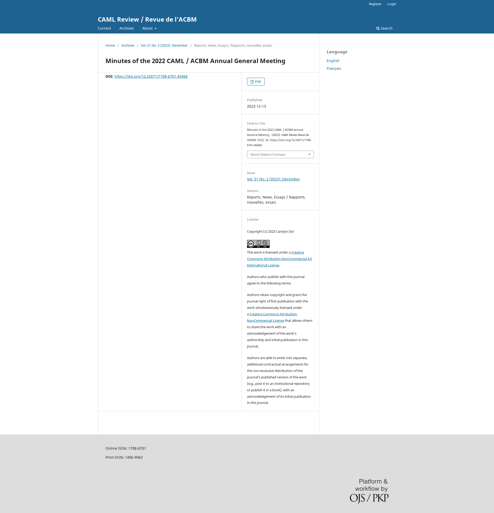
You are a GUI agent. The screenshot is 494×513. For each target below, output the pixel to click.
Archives (126, 28)
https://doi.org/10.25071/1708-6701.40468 (151, 76)
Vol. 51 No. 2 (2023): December (164, 45)
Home (110, 45)
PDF (257, 81)
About (148, 28)
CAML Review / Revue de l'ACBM (147, 19)
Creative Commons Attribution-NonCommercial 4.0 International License (279, 258)
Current (104, 28)
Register (375, 4)
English (333, 60)
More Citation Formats (268, 154)
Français (334, 68)
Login (391, 4)
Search (386, 28)
